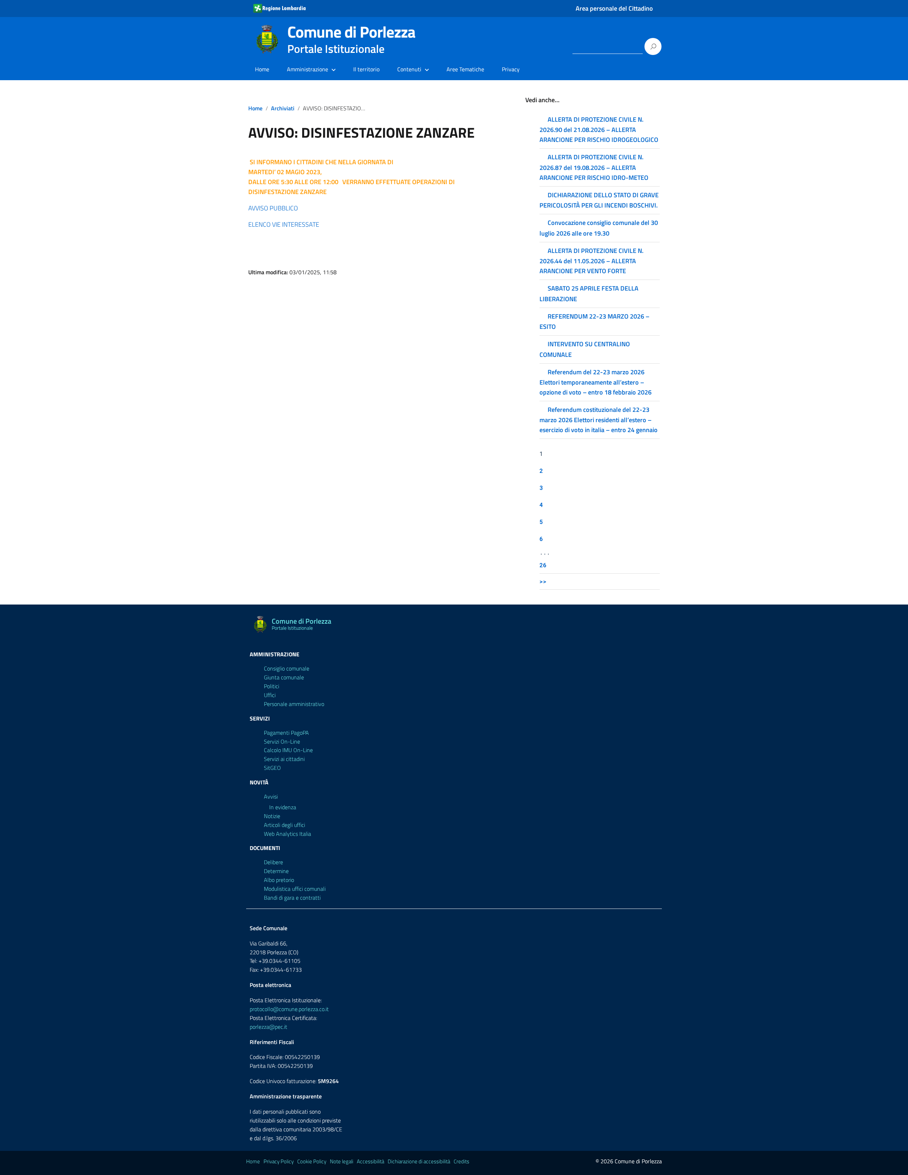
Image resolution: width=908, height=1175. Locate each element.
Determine (276, 871)
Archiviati (282, 108)
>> (543, 581)
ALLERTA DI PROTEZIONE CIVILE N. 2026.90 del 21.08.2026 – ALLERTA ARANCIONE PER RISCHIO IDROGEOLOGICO (598, 129)
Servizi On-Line (282, 741)
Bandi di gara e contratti (292, 897)
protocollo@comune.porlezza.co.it (289, 1009)
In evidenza (282, 807)
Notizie (272, 816)
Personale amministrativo (294, 704)
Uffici (270, 695)
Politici (271, 686)
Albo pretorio (279, 880)
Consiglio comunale (286, 668)
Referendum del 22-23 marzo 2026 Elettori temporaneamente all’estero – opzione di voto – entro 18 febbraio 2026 (595, 382)
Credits (461, 1161)
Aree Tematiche (465, 69)
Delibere (273, 862)
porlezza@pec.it (268, 1026)
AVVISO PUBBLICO (273, 208)
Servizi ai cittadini (284, 759)
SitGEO (272, 767)
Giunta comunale (284, 677)
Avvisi (271, 796)
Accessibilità (370, 1161)
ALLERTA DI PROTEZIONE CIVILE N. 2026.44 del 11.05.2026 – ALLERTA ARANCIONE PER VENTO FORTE (591, 261)
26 (543, 565)
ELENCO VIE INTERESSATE (283, 224)
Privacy (511, 69)
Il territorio (366, 69)
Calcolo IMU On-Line (288, 750)
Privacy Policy (279, 1161)
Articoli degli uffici (284, 825)
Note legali (341, 1161)
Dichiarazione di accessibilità (419, 1161)
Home (262, 69)
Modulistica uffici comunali (295, 888)
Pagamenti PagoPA (286, 732)
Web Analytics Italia (287, 833)
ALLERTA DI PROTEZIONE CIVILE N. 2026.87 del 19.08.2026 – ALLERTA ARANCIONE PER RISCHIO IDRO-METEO (593, 167)
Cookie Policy (311, 1161)
